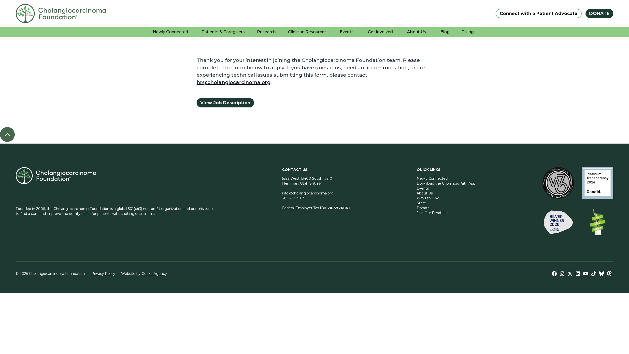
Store (421, 203)
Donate (423, 208)
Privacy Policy (103, 273)
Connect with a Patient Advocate (538, 13)
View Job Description (225, 102)
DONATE (599, 13)
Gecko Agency (154, 273)
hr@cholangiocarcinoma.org (234, 82)
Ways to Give (428, 198)
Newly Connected (432, 178)
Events (423, 188)
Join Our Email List (433, 213)
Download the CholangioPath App (446, 183)
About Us (425, 193)
